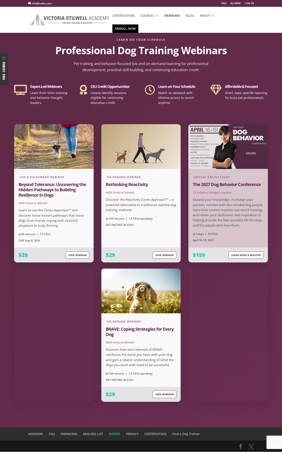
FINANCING (69, 434)
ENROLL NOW (125, 28)
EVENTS (114, 434)
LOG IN (249, 3)
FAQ (223, 3)
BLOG (190, 16)
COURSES (147, 16)
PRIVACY (132, 434)
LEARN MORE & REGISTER (246, 255)
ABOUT (205, 16)
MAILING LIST (93, 434)
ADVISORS (35, 434)
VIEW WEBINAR (77, 255)
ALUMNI (235, 3)
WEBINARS (172, 16)
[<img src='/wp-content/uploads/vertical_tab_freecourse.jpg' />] (4, 81)
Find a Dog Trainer (186, 434)
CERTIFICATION (123, 16)
